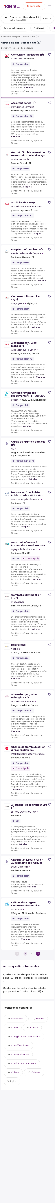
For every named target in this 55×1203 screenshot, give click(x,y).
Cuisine (15, 1072)
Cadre (14, 1027)
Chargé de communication (25, 1036)
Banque (40, 1018)
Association (17, 1018)
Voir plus (28, 87)
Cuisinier (35, 1072)
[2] (38, 954)
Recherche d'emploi (10, 37)
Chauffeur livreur (20, 1045)
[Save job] (49, 54)
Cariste (34, 1027)
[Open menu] (49, 6)
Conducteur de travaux (23, 1063)
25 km (45, 18)
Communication (20, 1054)
